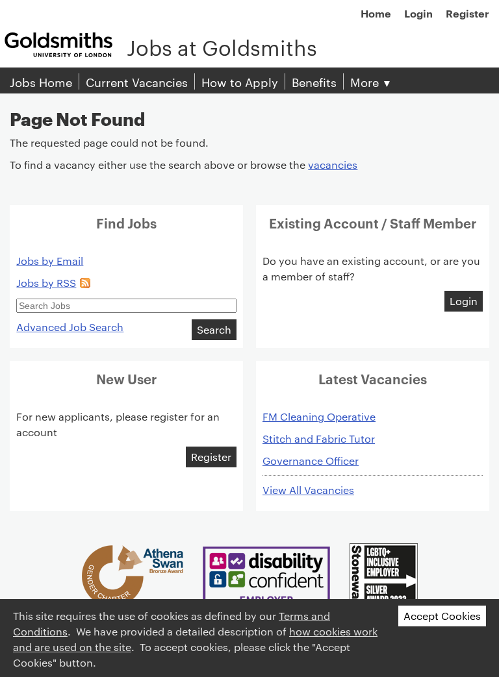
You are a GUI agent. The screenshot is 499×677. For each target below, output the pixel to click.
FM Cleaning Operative (319, 416)
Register (467, 13)
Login (418, 13)
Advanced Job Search (69, 327)
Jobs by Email (49, 260)
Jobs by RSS (46, 282)
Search (214, 329)
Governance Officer (310, 460)
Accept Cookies (442, 615)
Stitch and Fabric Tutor (318, 438)
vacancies (332, 164)
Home (376, 13)
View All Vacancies (308, 490)
